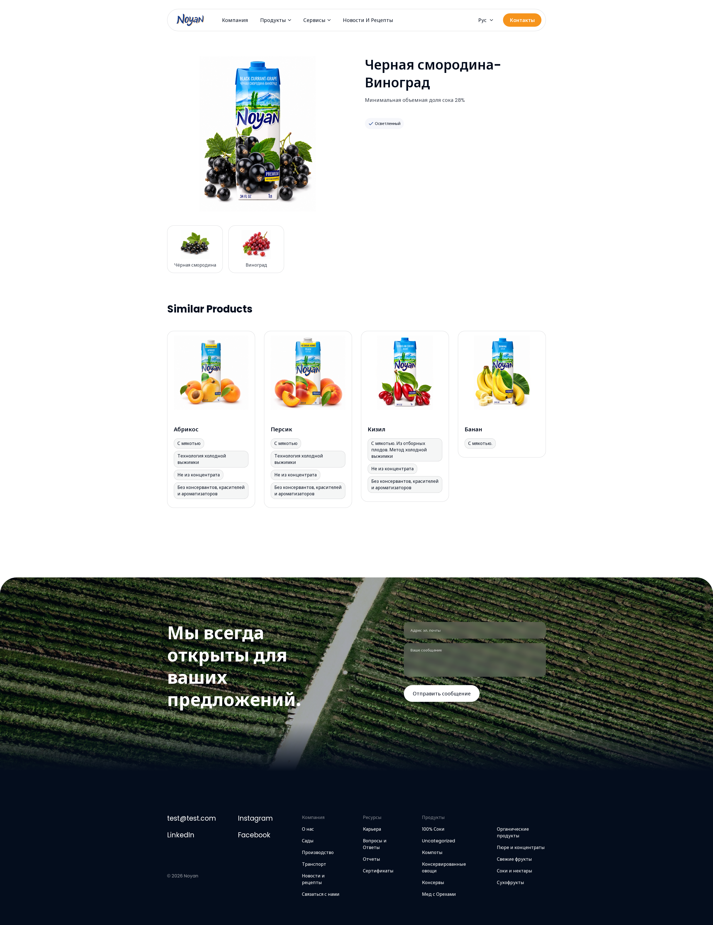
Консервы (433, 882)
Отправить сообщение (442, 693)
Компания (235, 20)
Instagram (255, 818)
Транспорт (314, 864)
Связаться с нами (321, 894)
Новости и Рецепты (368, 20)
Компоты (432, 852)
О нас (308, 829)
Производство (318, 852)
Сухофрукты (510, 882)
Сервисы (314, 20)
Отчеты (371, 859)
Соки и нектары (514, 871)
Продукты (273, 20)
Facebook (254, 835)
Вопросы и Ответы (375, 844)
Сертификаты (378, 871)
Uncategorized (438, 841)
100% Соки (433, 829)
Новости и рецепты (313, 879)
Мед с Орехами (439, 894)
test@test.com (191, 818)
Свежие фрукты (514, 859)
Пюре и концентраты (521, 847)
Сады (308, 841)
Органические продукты (513, 832)
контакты (522, 20)
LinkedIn (180, 835)
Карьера (372, 829)
